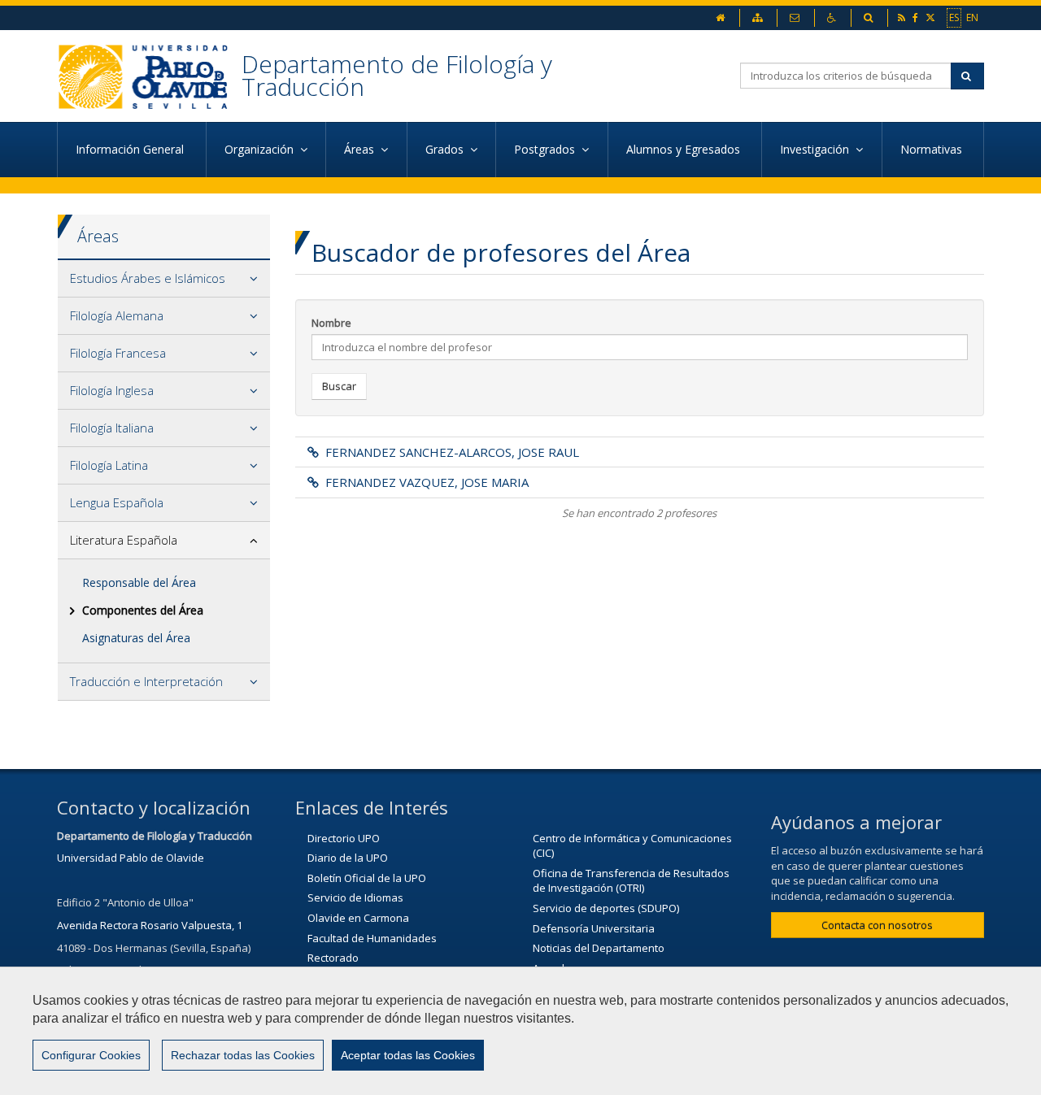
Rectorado (333, 957)
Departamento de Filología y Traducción (397, 75)
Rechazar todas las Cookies (243, 1055)
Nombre (331, 322)
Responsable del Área (139, 582)
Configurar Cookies (91, 1055)
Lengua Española (116, 502)
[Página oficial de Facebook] (916, 17)
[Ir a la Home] (149, 76)
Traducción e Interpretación (146, 681)
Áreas (98, 236)
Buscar (339, 386)
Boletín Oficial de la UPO (366, 878)
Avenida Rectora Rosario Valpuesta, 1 (149, 925)
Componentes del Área (142, 610)
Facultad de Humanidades (372, 938)
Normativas (932, 149)
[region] (520, 1031)
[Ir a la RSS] (902, 17)
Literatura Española (123, 540)
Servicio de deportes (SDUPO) (606, 908)
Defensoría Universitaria (594, 928)
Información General (131, 149)
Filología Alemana (116, 315)
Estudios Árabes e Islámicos (147, 278)
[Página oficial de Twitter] (931, 17)
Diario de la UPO (347, 857)
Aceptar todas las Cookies (408, 1055)
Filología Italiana (112, 427)
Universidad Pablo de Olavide (130, 857)
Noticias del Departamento (598, 948)
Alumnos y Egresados (684, 149)
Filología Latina (109, 465)
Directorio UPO (343, 838)
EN (972, 17)
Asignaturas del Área (136, 637)
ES (954, 17)
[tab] (164, 279)
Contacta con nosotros (877, 925)
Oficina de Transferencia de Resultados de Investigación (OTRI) (631, 881)
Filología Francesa (118, 353)
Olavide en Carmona (358, 917)
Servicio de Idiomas (355, 897)
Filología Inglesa (112, 390)
